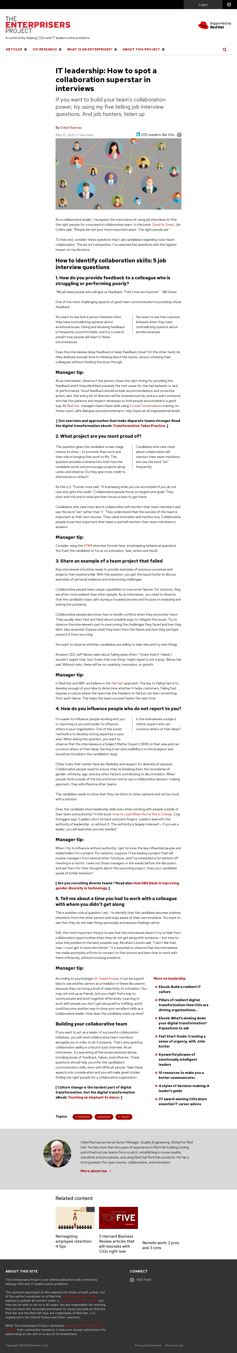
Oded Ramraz (71, 127)
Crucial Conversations (145, 406)
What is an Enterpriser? (90, 49)
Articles (14, 49)
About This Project (141, 49)
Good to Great (163, 224)
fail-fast (117, 683)
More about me (94, 1171)
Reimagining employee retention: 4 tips (74, 1241)
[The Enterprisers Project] (38, 25)
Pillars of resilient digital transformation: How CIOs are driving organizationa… (183, 1005)
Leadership (104, 1116)
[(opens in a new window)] (214, 26)
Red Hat (73, 406)
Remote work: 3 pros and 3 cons (160, 1245)
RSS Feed (144, 1280)
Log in (203, 4)
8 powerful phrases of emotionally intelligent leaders (178, 1059)
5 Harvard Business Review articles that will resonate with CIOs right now (116, 1244)
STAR (88, 545)
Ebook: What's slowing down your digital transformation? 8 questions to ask (183, 1023)
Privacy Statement (148, 1345)
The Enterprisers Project (80, 1296)
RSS (229, 4)
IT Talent (124, 1116)
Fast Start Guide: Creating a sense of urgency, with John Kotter (182, 1041)
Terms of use (174, 1345)
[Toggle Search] (225, 49)
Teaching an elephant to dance (93, 1097)
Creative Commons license (79, 1301)
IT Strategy (82, 1116)
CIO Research (45, 49)
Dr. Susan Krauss (106, 978)
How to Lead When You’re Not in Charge (142, 814)
